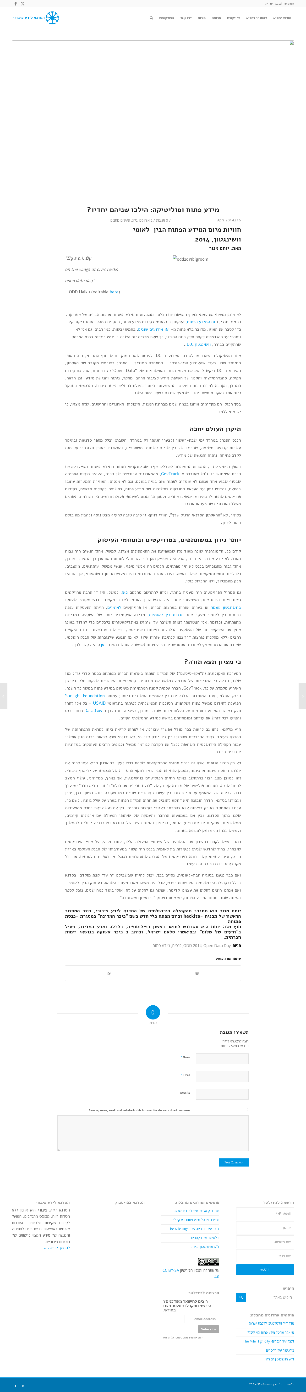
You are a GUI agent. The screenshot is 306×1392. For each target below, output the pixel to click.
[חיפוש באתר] (151, 18)
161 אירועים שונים (154, 329)
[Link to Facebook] (15, 3)
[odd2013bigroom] (153, 119)
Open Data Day (217, 945)
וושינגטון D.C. (198, 344)
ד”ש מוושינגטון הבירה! (280, 1359)
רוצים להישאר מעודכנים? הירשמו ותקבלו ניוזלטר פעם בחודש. (187, 1305)
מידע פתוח (161, 945)
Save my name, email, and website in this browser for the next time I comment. (139, 1110)
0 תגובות (162, 220)
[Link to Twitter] (22, 3)
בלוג (134, 220)
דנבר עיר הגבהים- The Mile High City (268, 1341)
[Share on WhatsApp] (109, 973)
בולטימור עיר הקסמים (280, 1350)
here (114, 292)
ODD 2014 (192, 945)
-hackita (193, 916)
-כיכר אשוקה (111, 932)
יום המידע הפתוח (202, 322)
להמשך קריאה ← (56, 1247)
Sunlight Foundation (85, 696)
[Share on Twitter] (197, 973)
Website (185, 1093)
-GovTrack (171, 474)
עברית (269, 3)
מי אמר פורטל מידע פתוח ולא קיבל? (270, 1332)
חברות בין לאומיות (166, 615)
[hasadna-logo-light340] (35, 18)
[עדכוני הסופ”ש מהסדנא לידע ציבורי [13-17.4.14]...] (302, 696)
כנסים (176, 945)
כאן (125, 592)
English (289, 3)
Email (185, 1075)
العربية (278, 3)
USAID (99, 703)
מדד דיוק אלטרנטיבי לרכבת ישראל (271, 1323)
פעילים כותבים (120, 220)
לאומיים (114, 607)
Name (185, 1057)
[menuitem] (289, 3)
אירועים (144, 220)
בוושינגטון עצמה (226, 607)
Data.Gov (93, 710)
